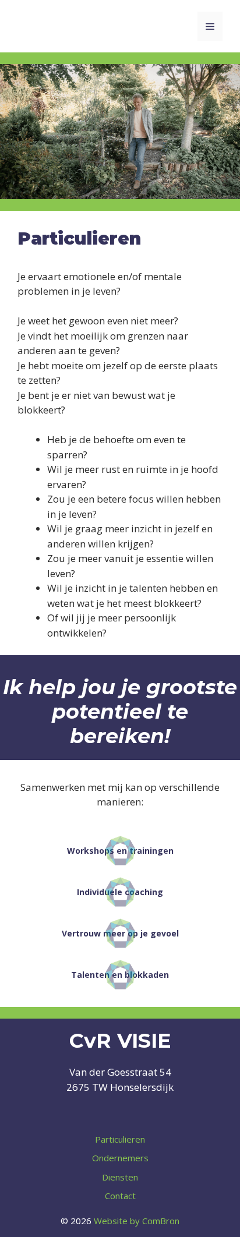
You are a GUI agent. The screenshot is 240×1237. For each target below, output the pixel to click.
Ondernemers (120, 1158)
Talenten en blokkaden (120, 974)
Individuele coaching (120, 891)
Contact (120, 1195)
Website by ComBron (136, 1221)
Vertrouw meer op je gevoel (120, 933)
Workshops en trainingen (120, 850)
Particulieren (120, 1139)
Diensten (120, 1177)
